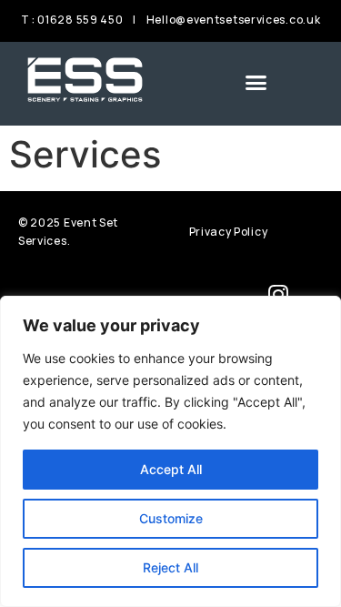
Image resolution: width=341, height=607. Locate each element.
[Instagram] (278, 294)
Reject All (170, 567)
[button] (256, 82)
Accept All (171, 469)
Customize (171, 518)
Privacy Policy (228, 231)
